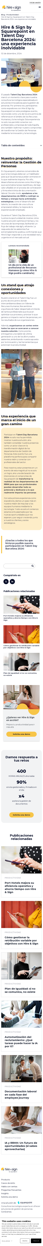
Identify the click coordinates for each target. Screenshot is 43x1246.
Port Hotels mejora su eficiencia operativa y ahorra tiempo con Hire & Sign (20, 618)
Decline (24, 1241)
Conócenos (6, 1212)
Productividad (12, 15)
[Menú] (40, 8)
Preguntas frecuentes (11, 1190)
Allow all (36, 1241)
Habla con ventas (9, 1186)
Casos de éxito (8, 1183)
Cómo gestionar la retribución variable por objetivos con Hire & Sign (21, 646)
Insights (5, 1193)
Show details (6, 1241)
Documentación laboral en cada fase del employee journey (21, 1094)
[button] (41, 145)
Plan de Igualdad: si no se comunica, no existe (20, 674)
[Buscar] (32, 566)
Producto (5, 1180)
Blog (3, 15)
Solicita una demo (9, 1197)
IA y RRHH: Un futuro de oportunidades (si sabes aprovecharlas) (21, 1146)
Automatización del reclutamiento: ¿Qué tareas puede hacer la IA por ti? (21, 1041)
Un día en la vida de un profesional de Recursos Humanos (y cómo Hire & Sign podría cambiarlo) (22, 269)
